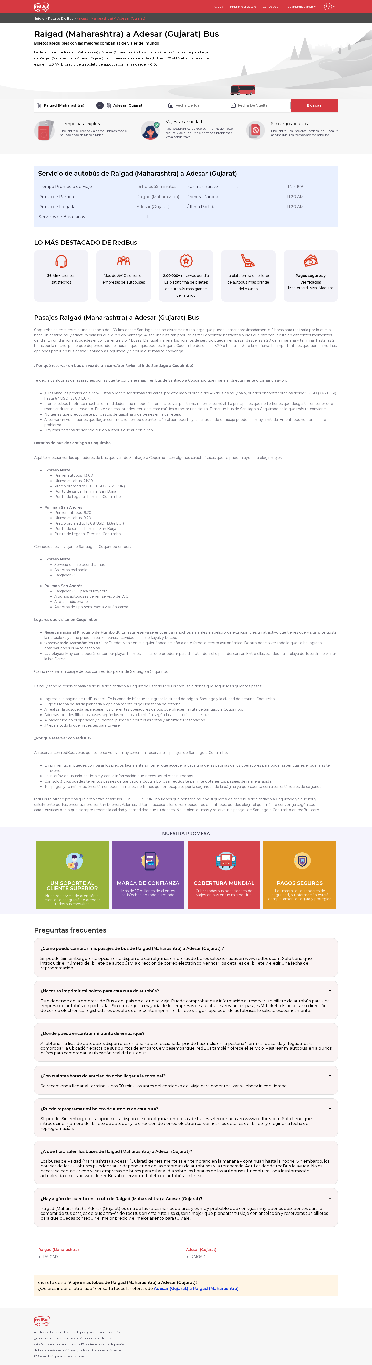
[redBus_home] (48, 6)
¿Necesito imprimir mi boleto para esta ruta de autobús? (99, 991)
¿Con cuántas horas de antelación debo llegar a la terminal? (103, 1076)
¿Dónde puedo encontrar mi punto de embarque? (92, 1033)
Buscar (314, 105)
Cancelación (271, 6)
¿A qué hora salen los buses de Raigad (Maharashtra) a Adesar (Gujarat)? (116, 1151)
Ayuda (218, 6)
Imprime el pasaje (243, 6)
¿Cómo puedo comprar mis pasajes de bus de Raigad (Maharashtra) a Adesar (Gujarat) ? (132, 948)
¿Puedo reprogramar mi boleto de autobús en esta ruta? (99, 1109)
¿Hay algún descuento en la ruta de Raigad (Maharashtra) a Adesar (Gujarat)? (121, 1198)
